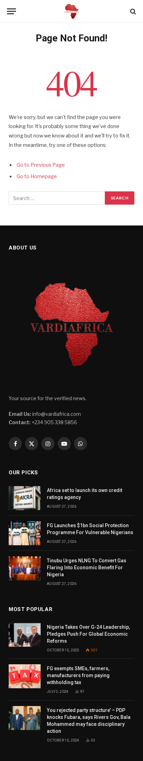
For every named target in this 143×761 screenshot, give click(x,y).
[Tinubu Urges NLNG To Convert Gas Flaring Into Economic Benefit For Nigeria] (25, 568)
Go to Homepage (37, 176)
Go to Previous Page (41, 165)
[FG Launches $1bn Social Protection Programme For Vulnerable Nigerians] (25, 533)
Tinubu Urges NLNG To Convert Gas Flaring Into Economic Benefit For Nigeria (86, 567)
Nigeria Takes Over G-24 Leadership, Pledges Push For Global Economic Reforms (88, 634)
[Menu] (11, 11)
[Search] (132, 11)
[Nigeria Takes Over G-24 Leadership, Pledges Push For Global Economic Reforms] (25, 635)
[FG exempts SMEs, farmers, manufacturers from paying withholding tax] (25, 676)
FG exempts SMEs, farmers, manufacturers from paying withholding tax (78, 675)
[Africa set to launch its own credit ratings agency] (25, 498)
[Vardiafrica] (71, 11)
